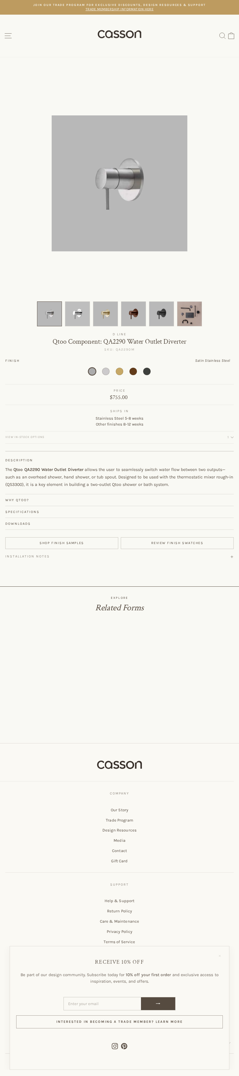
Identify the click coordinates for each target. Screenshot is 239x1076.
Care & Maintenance (119, 921)
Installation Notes (27, 556)
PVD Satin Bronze (133, 371)
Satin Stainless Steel (92, 371)
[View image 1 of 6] (49, 313)
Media (119, 840)
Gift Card (119, 861)
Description (19, 460)
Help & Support (120, 900)
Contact (119, 850)
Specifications (22, 512)
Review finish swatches (177, 543)
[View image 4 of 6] (133, 313)
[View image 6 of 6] (189, 313)
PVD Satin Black (147, 371)
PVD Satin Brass (119, 371)
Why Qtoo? (17, 500)
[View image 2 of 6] (77, 313)
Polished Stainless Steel (106, 371)
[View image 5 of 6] (161, 313)
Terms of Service (119, 941)
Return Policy (119, 911)
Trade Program (119, 820)
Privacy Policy (120, 931)
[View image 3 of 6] (105, 313)
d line (119, 334)
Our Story (119, 810)
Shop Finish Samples (62, 543)
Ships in (119, 411)
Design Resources (119, 830)
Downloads (18, 524)
